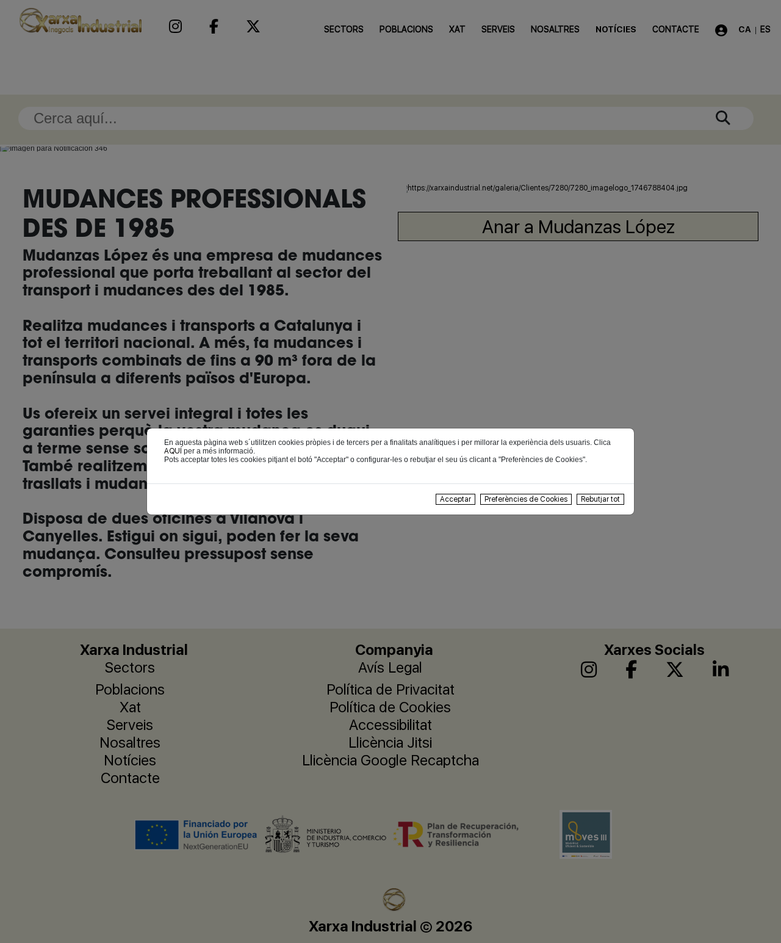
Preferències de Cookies (525, 499)
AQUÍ (173, 451)
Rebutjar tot (600, 499)
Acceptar (455, 499)
